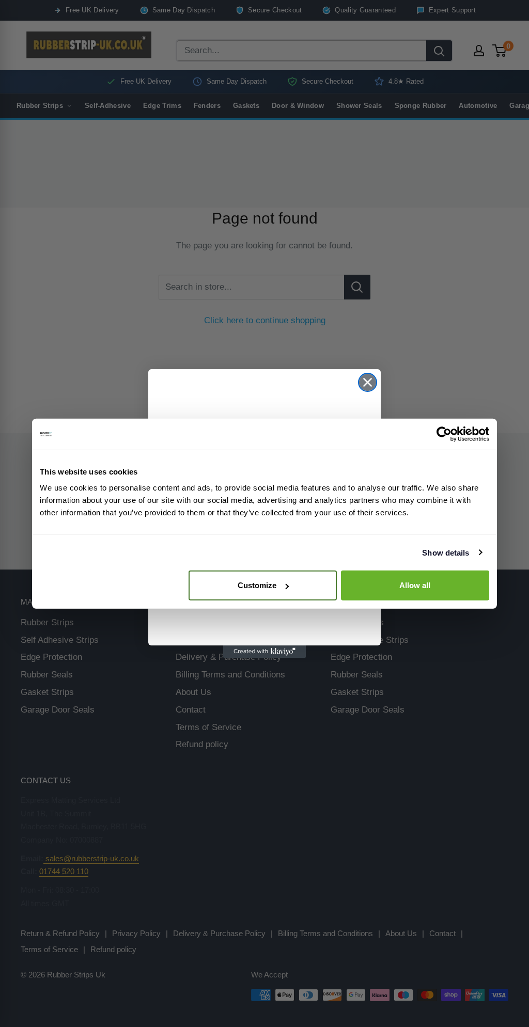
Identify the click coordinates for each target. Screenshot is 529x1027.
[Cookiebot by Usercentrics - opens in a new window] (444, 433)
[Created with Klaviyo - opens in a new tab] (264, 651)
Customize (257, 585)
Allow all (414, 585)
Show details (445, 552)
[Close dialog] (368, 382)
